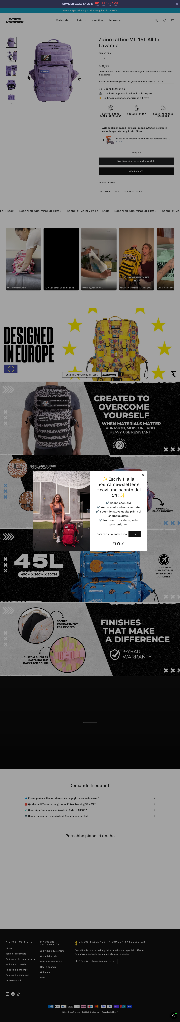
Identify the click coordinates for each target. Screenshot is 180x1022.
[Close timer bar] (177, 4)
